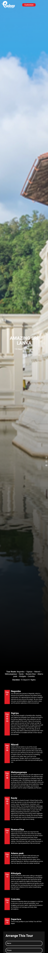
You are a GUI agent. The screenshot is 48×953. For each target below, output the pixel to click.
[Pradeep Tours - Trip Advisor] (46, 465)
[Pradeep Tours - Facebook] (46, 457)
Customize (28, 5)
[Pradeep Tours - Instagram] (46, 461)
